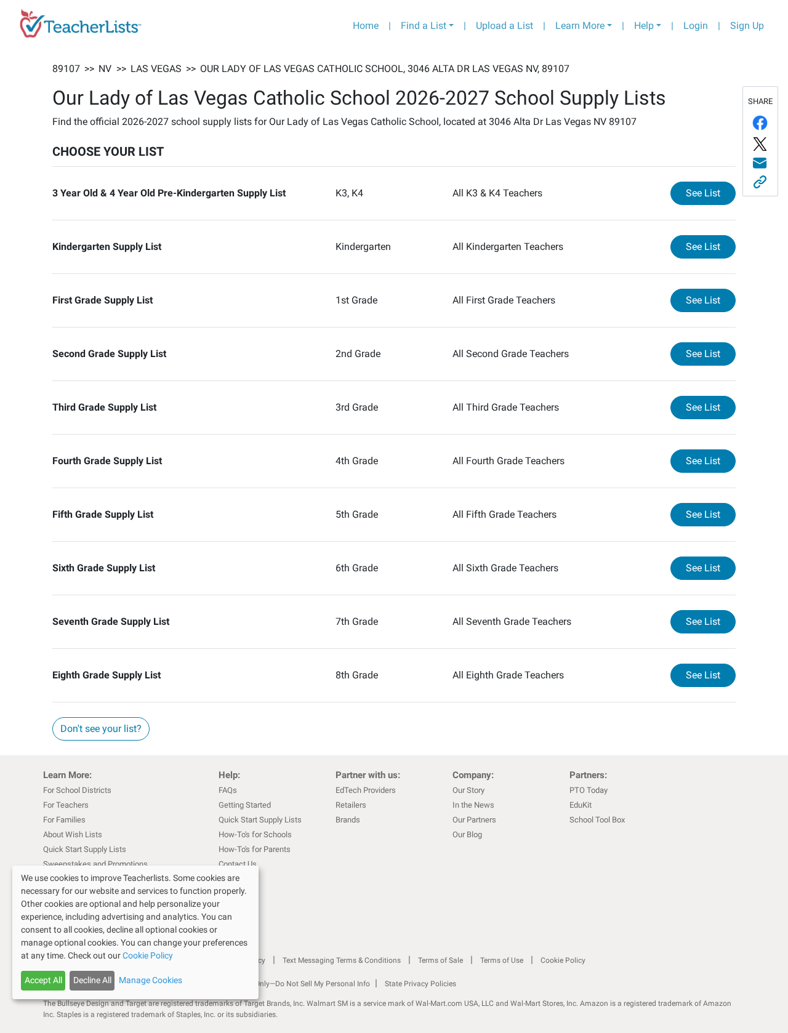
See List (711, 193)
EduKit (580, 805)
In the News (473, 805)
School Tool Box (597, 819)
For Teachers (66, 805)
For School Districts (77, 790)
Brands (348, 819)
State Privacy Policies (420, 983)
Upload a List (504, 25)
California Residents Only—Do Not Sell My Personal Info (278, 983)
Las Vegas (156, 68)
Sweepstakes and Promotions (95, 864)
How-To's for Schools (255, 834)
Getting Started (245, 805)
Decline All (92, 980)
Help (644, 25)
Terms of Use (501, 960)
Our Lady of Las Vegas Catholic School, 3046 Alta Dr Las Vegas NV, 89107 (384, 68)
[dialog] (135, 932)
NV (104, 68)
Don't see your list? (101, 728)
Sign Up (747, 25)
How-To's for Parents (255, 849)
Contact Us (238, 864)
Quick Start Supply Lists (84, 849)
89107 (66, 68)
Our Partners (474, 819)
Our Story (468, 790)
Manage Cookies (150, 980)
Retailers (351, 805)
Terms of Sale (440, 960)
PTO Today (588, 790)
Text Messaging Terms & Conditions (342, 960)
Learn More (580, 25)
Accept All (43, 980)
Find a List (423, 25)
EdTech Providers (366, 790)
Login (695, 25)
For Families (64, 819)
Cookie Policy (563, 960)
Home (366, 25)
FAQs (228, 790)
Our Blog (467, 834)
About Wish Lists (72, 834)
